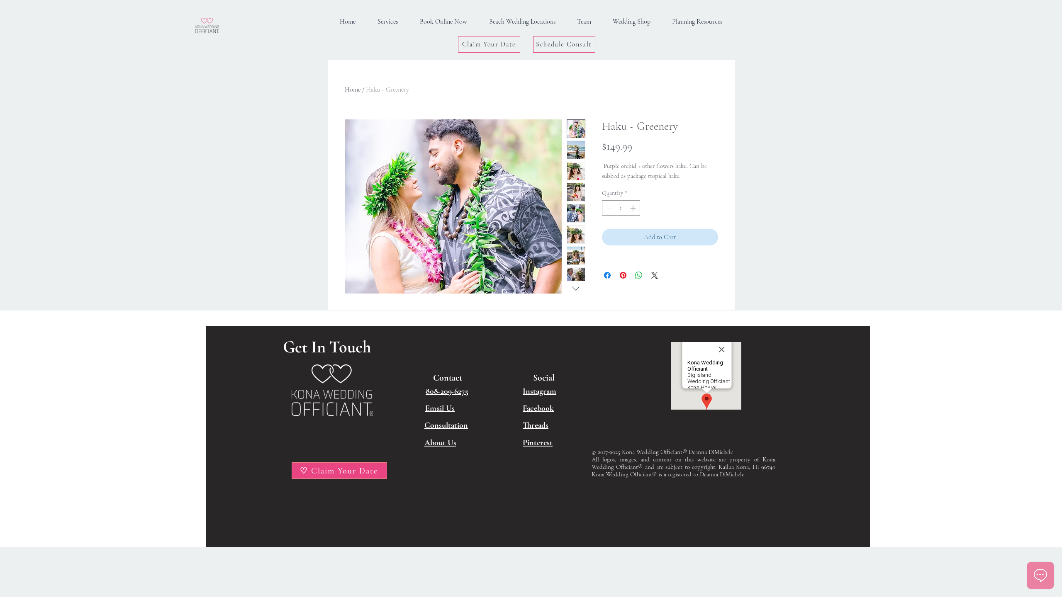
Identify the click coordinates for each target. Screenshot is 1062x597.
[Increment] (633, 208)
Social (544, 377)
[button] (697, 21)
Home (352, 89)
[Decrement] (608, 208)
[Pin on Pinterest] (623, 275)
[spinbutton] (621, 208)
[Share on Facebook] (607, 275)
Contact (447, 377)
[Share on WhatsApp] (639, 275)
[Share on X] (655, 275)
